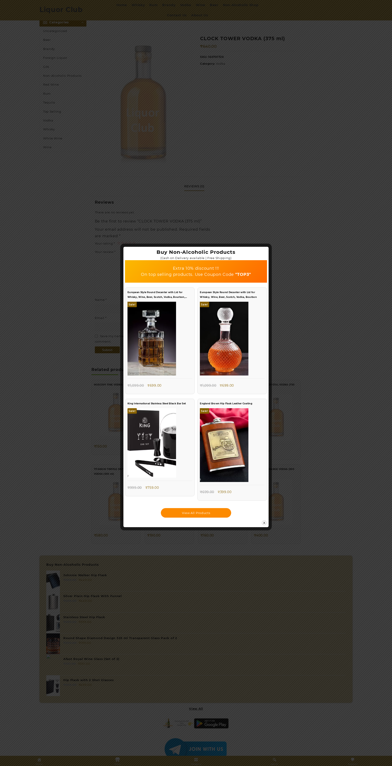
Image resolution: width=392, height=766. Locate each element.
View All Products (196, 513)
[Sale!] (151, 339)
